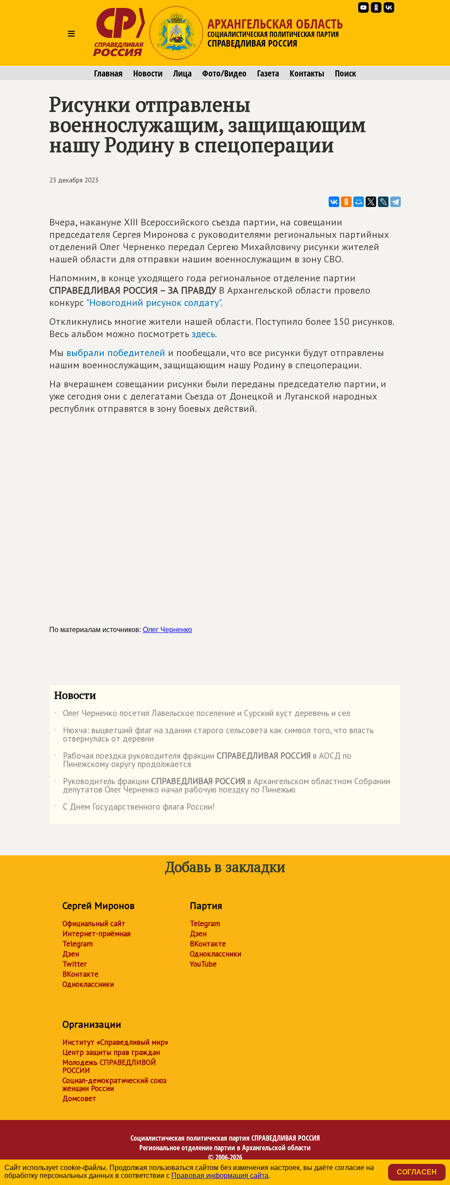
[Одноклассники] (346, 201)
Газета (268, 73)
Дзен (70, 954)
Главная (108, 73)
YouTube (203, 964)
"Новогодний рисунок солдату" (153, 302)
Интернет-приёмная (96, 934)
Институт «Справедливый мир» (115, 1042)
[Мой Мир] (358, 201)
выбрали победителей (115, 352)
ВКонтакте (80, 974)
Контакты (307, 73)
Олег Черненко (167, 629)
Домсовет (79, 1098)
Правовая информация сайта (220, 1175)
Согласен (417, 1172)
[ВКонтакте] (334, 201)
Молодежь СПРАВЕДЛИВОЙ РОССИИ (109, 1066)
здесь (203, 333)
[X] (371, 201)
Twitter (74, 964)
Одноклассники (88, 984)
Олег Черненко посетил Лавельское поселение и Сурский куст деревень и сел (202, 714)
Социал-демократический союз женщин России (114, 1084)
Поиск (345, 73)
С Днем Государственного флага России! (134, 808)
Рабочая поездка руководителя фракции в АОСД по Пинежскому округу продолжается (203, 760)
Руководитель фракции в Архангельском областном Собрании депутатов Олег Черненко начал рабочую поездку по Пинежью (222, 786)
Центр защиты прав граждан (111, 1052)
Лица (182, 73)
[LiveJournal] (383, 201)
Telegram (77, 944)
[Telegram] (395, 201)
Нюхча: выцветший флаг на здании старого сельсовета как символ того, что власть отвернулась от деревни (214, 735)
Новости (148, 73)
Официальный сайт (93, 923)
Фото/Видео (224, 73)
